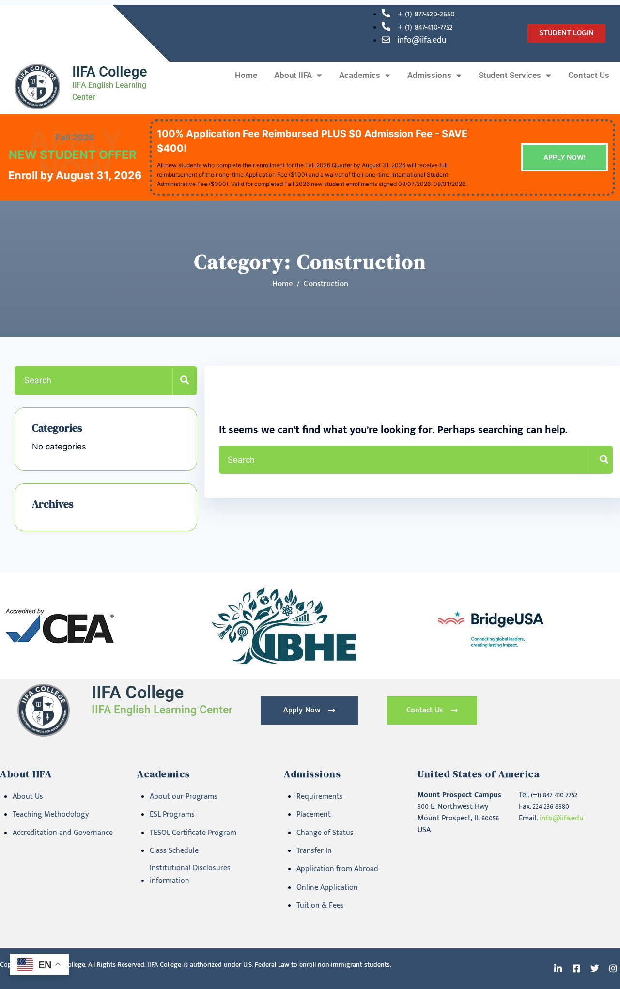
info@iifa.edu (562, 818)
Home (246, 75)
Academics (359, 75)
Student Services (510, 75)
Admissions (429, 75)
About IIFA (293, 75)
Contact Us (588, 75)
